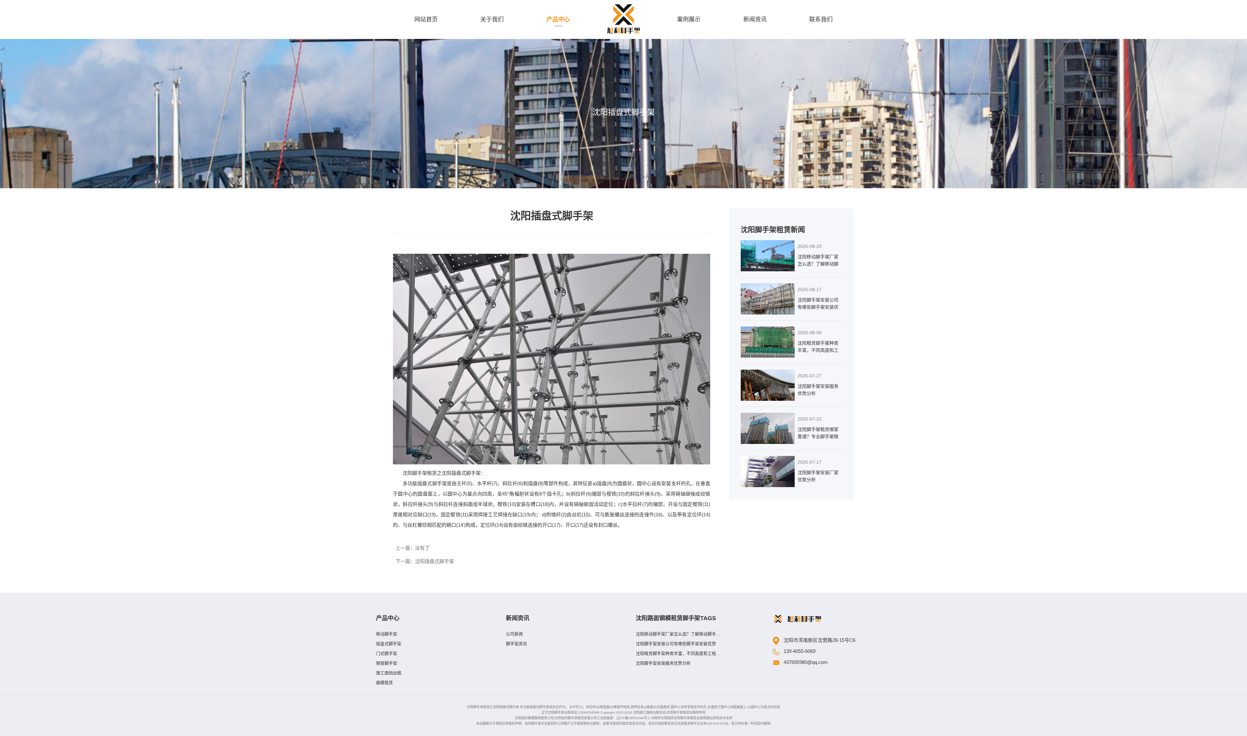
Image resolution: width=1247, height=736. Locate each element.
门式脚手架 (386, 653)
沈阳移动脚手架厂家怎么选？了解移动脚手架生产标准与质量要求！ (678, 635)
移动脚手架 (386, 634)
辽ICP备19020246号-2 (633, 718)
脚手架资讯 (516, 643)
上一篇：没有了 (413, 548)
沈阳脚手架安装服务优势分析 (663, 663)
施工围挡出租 (388, 672)
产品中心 (387, 618)
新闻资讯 (517, 618)
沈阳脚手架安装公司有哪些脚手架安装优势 (676, 643)
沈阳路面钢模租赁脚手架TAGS (676, 618)
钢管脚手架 (386, 663)
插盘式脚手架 (388, 643)
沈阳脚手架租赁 (420, 473)
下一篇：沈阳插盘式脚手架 (425, 561)
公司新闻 (514, 634)
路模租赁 (384, 682)
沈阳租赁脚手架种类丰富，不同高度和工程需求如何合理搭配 (678, 654)
